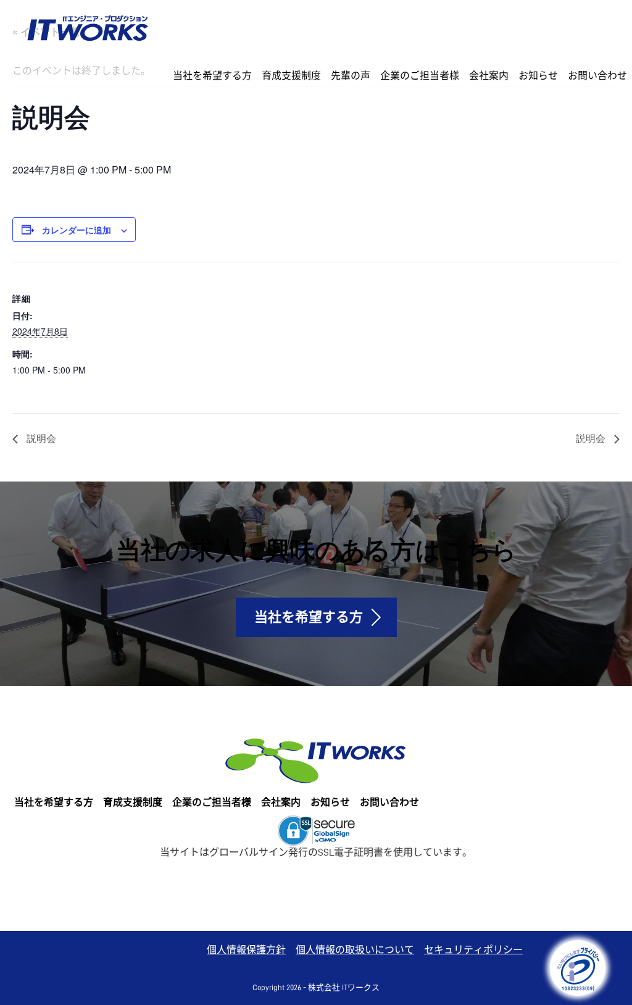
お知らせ (538, 76)
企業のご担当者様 (419, 76)
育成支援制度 (291, 76)
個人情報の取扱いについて (355, 950)
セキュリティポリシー (473, 950)
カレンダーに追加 (76, 229)
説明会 (40, 438)
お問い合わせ (597, 76)
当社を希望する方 (212, 76)
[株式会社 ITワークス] (87, 26)
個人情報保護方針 (246, 950)
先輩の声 (350, 76)
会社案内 (489, 76)
